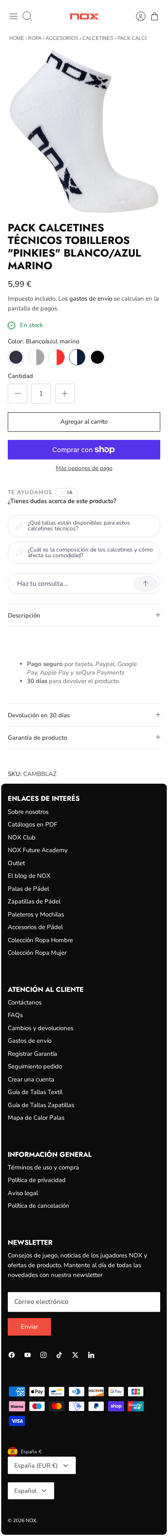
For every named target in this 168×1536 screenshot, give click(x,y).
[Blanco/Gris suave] (36, 357)
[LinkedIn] (91, 1355)
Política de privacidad (37, 1180)
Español (25, 1491)
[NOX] (84, 16)
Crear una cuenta (31, 1079)
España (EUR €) (36, 1465)
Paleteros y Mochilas (36, 914)
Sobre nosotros (28, 812)
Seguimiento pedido (35, 1066)
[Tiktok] (59, 1355)
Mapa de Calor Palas (36, 1118)
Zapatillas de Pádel (34, 901)
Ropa (35, 38)
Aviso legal (23, 1193)
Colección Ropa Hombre (40, 940)
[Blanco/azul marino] (77, 357)
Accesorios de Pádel (35, 927)
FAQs (15, 1015)
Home (16, 38)
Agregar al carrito (84, 422)
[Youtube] (27, 1355)
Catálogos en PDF (32, 824)
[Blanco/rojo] (57, 357)
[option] (84, 131)
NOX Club (21, 837)
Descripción (24, 615)
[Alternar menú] (13, 16)
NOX (31, 1520)
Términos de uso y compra (43, 1167)
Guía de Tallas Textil (35, 1092)
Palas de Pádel (28, 889)
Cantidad (20, 376)
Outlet (16, 863)
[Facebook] (12, 1355)
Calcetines (97, 38)
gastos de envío (90, 298)
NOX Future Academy (38, 850)
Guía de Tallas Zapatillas (41, 1105)
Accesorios (62, 38)
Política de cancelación (38, 1206)
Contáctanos (25, 1002)
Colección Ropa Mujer (37, 953)
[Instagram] (43, 1355)
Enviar (29, 1327)
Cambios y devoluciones (40, 1028)
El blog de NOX (29, 876)
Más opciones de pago (84, 468)
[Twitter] (75, 1355)
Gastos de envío (29, 1041)
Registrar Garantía (32, 1054)
